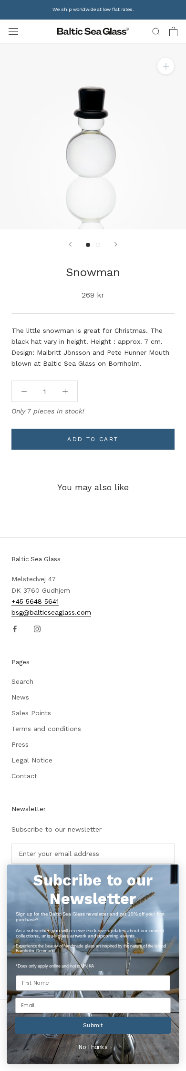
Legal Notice (31, 760)
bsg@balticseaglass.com (51, 612)
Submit (93, 1025)
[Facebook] (14, 628)
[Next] (115, 244)
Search (22, 681)
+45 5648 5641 (35, 601)
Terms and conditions (46, 728)
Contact (24, 776)
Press (20, 744)
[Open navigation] (13, 31)
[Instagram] (37, 628)
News (20, 697)
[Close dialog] (170, 873)
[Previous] (70, 244)
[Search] (156, 31)
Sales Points (31, 713)
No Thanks (93, 1047)
